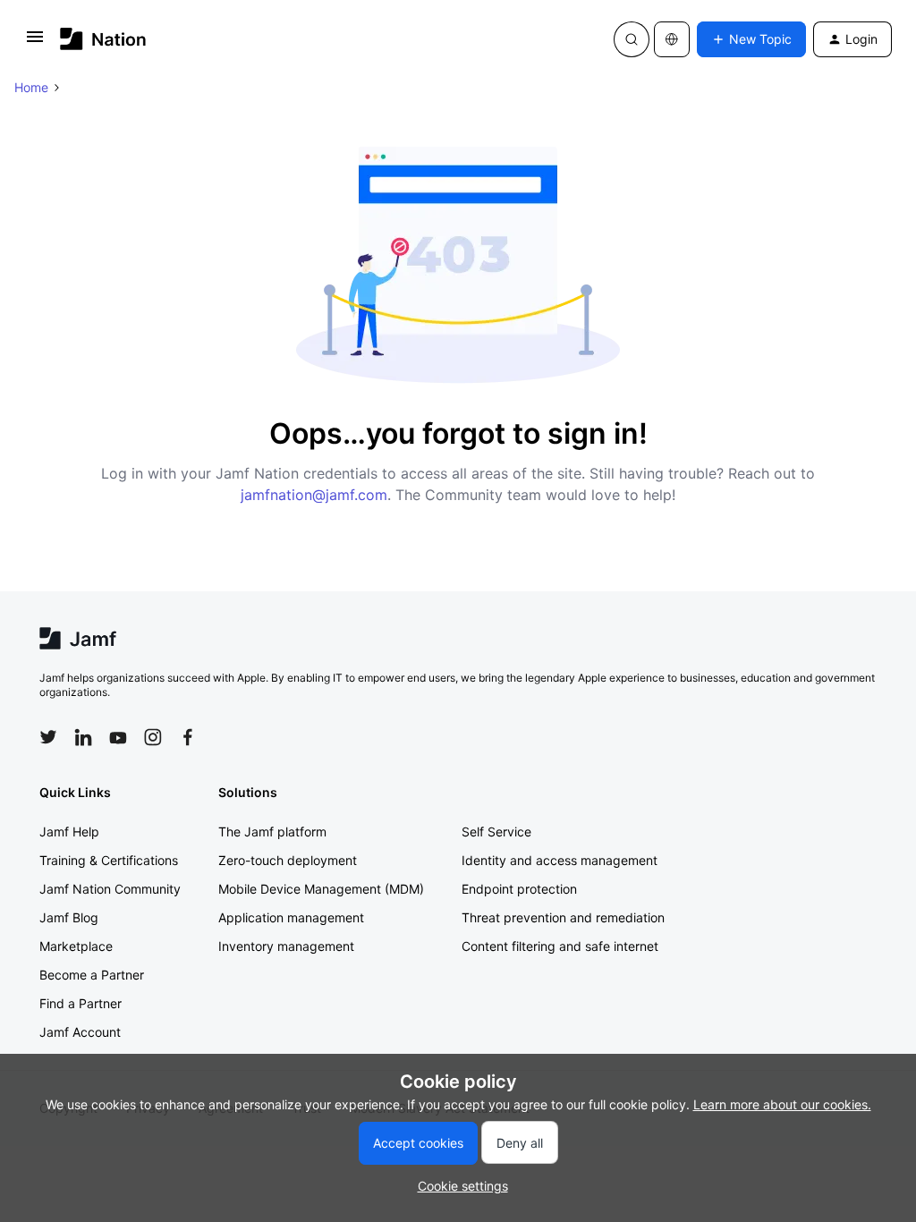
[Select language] (672, 39)
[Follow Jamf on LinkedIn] (83, 737)
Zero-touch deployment (287, 860)
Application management (291, 917)
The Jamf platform (272, 831)
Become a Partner (91, 974)
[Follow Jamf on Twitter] (48, 737)
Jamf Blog (68, 917)
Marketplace (76, 946)
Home (31, 87)
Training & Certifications (108, 860)
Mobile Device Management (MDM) (321, 888)
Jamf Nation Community (110, 888)
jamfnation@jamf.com (314, 495)
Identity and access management (559, 860)
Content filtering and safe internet (560, 946)
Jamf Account (80, 1032)
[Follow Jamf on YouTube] (118, 737)
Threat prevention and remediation (563, 917)
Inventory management (286, 946)
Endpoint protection (519, 888)
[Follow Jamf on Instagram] (153, 737)
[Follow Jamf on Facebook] (188, 737)
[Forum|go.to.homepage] (103, 39)
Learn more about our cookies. (782, 1104)
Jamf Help (69, 831)
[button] (35, 42)
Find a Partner (80, 1003)
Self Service (496, 831)
